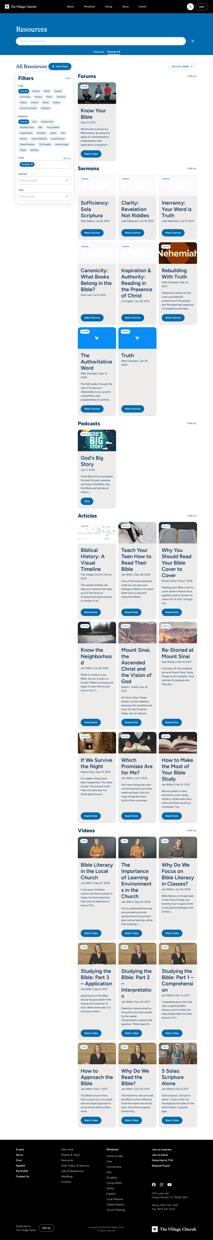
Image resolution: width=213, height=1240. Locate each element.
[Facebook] (153, 1185)
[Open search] (190, 6)
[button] (59, 66)
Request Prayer (161, 1165)
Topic (21, 158)
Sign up (46, 1227)
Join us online (160, 1154)
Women (23, 139)
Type (20, 86)
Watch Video (91, 153)
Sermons (61, 97)
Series (46, 102)
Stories (34, 102)
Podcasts (45, 108)
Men (63, 133)
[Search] (193, 41)
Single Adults (26, 133)
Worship (34, 150)
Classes (58, 91)
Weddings (67, 1176)
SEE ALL (67, 158)
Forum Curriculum (28, 108)
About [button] (70, 6)
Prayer (23, 150)
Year (20, 190)
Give (19, 1160)
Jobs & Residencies (72, 1171)
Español (20, 1165)
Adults (53, 133)
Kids (40, 127)
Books (47, 91)
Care (34, 121)
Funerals (66, 1181)
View (87, 501)
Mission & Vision (70, 1154)
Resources (67, 1160)
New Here (67, 1149)
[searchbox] (50, 164)
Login (201, 6)
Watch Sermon (92, 232)
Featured (98, 51)
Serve (125, 6)
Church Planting (39, 139)
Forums (38, 97)
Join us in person (162, 1149)
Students (41, 133)
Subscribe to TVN (162, 1160)
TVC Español (45, 144)
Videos (23, 102)
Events (142, 6)
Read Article (90, 612)
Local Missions (58, 139)
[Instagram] (161, 1185)
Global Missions (27, 144)
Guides (56, 102)
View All (24, 91)
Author (22, 174)
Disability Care (27, 127)
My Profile (22, 1171)
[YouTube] (169, 1185)
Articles (36, 91)
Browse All (114, 51)
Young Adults (53, 127)
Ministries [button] (89, 6)
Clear (68, 78)
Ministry (23, 116)
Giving (108, 6)
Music (49, 97)
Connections (47, 121)
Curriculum (25, 97)
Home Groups (61, 144)
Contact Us (22, 1176)
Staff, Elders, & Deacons (75, 1165)
